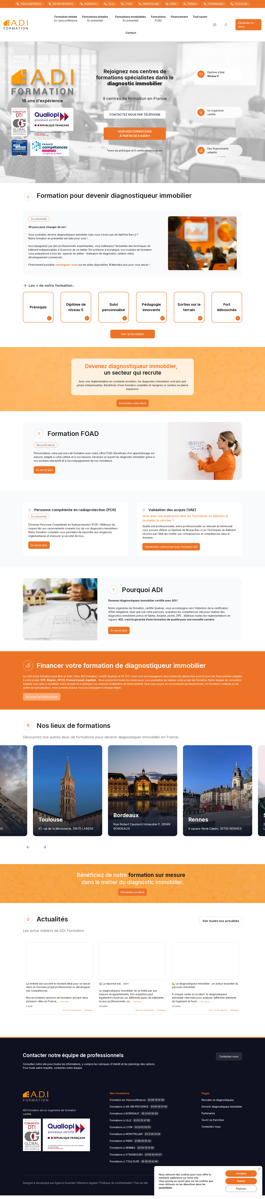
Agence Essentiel (65, 1182)
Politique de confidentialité (116, 1182)
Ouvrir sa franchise (213, 1119)
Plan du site (141, 1182)
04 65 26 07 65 (159, 1106)
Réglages (241, 1188)
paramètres (165, 1187)
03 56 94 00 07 (153, 1154)
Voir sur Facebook (72, 1010)
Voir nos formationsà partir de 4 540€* (135, 134)
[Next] (44, 847)
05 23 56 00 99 (150, 1113)
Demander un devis (246, 24)
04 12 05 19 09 (152, 1134)
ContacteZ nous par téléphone (134, 114)
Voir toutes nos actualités (220, 921)
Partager (89, 1010)
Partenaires (208, 1113)
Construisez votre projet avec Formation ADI (171, 546)
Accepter (241, 1173)
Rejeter (241, 1181)
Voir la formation (132, 334)
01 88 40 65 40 (143, 1140)
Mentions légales (88, 1182)
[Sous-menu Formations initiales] (109, 18)
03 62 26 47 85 (142, 1120)
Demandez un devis (132, 892)
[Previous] (28, 847)
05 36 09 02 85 (150, 1161)
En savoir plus (44, 469)
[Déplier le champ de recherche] (226, 25)
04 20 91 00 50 (142, 1127)
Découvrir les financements (41, 696)
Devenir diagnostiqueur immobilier (222, 1106)
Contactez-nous (228, 1056)
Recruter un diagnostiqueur (218, 1099)
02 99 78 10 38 (156, 1100)
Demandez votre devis (132, 403)
